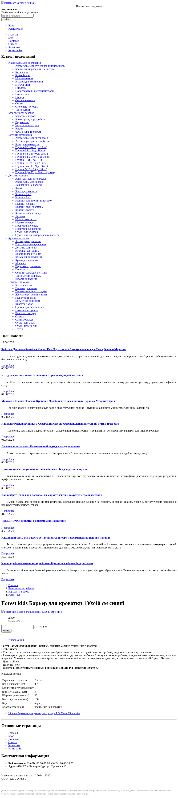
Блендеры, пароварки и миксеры (34, 69)
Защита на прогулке (27, 125)
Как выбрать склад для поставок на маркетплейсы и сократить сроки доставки (51, 494)
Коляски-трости (24, 209)
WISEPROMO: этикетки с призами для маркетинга (33, 520)
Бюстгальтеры (23, 285)
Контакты (14, 47)
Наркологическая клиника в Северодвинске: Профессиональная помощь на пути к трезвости (60, 423)
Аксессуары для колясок (29, 181)
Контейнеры (22, 75)
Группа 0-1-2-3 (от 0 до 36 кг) (32, 156)
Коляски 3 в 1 (23, 197)
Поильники (22, 94)
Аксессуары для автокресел (31, 137)
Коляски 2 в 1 (23, 194)
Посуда (19, 97)
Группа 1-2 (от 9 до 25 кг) (30, 162)
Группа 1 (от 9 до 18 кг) (29, 159)
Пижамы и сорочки (26, 310)
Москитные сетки (26, 219)
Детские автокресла (20, 134)
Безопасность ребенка (21, 112)
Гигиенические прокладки (31, 291)
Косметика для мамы (27, 300)
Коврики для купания (28, 253)
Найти (6, 19)
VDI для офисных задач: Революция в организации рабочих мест (42, 375)
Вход (11, 25)
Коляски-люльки (25, 203)
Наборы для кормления (29, 81)
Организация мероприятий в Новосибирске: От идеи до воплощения (44, 469)
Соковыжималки (25, 100)
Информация (16, 639)
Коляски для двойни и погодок (33, 200)
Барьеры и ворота (25, 115)
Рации (19, 128)
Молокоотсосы (24, 78)
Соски (19, 103)
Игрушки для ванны (27, 250)
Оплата (12, 43)
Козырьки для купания (28, 256)
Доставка (13, 40)
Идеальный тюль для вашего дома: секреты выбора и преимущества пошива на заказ (55, 537)
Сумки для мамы (25, 322)
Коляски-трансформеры (29, 206)
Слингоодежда (24, 319)
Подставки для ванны (28, 266)
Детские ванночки (26, 247)
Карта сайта (15, 50)
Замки (19, 188)
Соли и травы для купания (31, 272)
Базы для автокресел (27, 144)
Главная (13, 34)
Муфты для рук (24, 222)
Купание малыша (18, 238)
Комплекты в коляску (28, 213)
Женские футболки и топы (31, 294)
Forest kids (14, 594)
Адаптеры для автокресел (30, 178)
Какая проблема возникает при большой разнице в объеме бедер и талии (47, 563)
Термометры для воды (28, 275)
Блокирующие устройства (30, 119)
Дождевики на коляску (28, 184)
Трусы (19, 328)
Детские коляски (18, 175)
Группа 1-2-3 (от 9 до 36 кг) (31, 166)
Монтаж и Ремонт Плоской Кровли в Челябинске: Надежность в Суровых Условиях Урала (58, 401)
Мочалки (20, 263)
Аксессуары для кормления (24, 62)
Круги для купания (26, 260)
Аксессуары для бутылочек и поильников (40, 65)
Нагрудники (22, 84)
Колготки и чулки (26, 297)
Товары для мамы (18, 282)
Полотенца (21, 269)
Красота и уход (24, 303)
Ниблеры (20, 87)
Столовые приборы (26, 106)
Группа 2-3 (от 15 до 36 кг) (31, 169)
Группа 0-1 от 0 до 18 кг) (30, 150)
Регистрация (15, 28)
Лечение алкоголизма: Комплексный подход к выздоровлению (40, 446)
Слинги (20, 316)
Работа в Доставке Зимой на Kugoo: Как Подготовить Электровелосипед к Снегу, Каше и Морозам (63, 349)
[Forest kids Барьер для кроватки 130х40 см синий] (31, 611)
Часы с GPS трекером (28, 131)
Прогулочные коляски (28, 228)
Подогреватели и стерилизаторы (34, 90)
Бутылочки (22, 72)
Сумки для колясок (26, 231)
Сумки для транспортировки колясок (37, 235)
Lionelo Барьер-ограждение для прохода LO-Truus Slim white (44, 713)
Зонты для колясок (26, 191)
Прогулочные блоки (27, 225)
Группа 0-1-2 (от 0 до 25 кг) (31, 153)
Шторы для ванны (26, 278)
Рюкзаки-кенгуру (25, 313)
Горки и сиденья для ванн (30, 244)
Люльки (20, 216)
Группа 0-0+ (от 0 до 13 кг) (31, 147)
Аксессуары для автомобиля (32, 141)
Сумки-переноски (26, 325)
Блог (11, 37)
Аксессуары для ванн (28, 241)
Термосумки (22, 109)
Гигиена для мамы (26, 288)
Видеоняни (22, 122)
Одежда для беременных (29, 307)
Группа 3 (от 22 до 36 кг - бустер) (35, 172)
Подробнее (7, 365)
